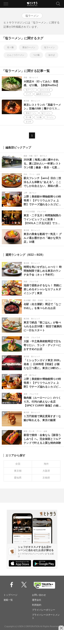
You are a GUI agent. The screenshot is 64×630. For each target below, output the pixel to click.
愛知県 (18, 477)
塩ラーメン (49, 47)
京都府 (46, 477)
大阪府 (46, 470)
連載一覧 (8, 600)
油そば (51, 55)
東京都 (18, 470)
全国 (17, 463)
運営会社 (36, 600)
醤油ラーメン (28, 47)
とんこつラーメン (15, 55)
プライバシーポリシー (43, 610)
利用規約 (36, 605)
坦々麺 (10, 47)
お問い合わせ (39, 595)
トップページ (10, 595)
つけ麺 (36, 55)
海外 (46, 463)
